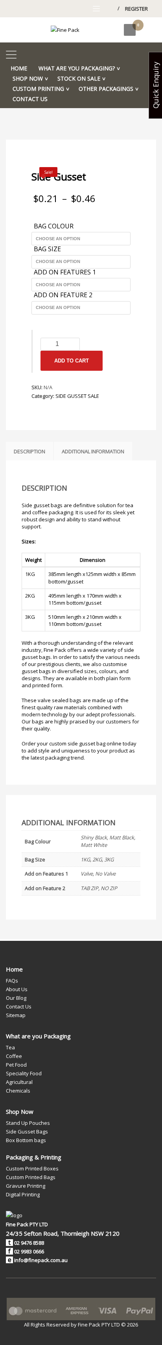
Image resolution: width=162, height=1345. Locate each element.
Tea (10, 1047)
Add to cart (71, 361)
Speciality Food (24, 1073)
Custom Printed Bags (30, 1177)
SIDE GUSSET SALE (77, 395)
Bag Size (47, 249)
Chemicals (18, 1090)
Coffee (14, 1056)
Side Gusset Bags (27, 1131)
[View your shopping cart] (146, 30)
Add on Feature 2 (63, 295)
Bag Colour (54, 226)
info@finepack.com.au (41, 1260)
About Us (17, 989)
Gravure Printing (25, 1185)
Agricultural (19, 1082)
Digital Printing (23, 1194)
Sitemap (16, 1015)
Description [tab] (29, 451)
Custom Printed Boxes (32, 1168)
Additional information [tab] (93, 451)
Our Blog (16, 997)
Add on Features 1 (65, 272)
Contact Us (18, 1006)
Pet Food (16, 1064)
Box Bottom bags (26, 1140)
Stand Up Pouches (28, 1122)
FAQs (12, 980)
